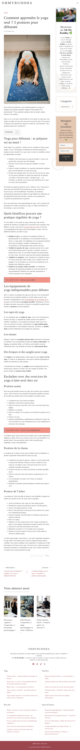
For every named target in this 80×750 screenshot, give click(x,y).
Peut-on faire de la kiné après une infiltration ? (20, 726)
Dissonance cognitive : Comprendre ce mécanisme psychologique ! (10, 625)
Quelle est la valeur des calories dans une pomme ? (59, 687)
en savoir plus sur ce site (31, 227)
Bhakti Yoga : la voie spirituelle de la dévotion (20, 687)
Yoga (6, 13)
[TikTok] (41, 664)
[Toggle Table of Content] (16, 132)
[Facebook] (33, 664)
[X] (44, 664)
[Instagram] (37, 664)
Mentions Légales (40, 743)
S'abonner (66, 158)
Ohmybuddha (17, 3)
